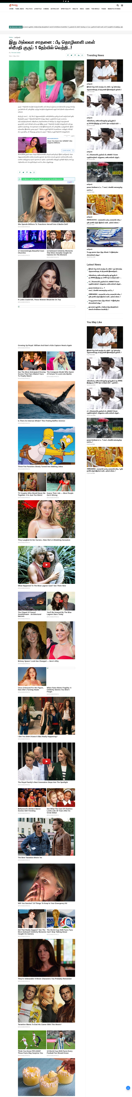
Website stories (114, 9)
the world (95, 9)
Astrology (55, 9)
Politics (29, 9)
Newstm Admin (15, 52)
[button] (122, 5)
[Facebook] (63, 1)
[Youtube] (68, 1)
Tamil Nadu (19, 9)
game (88, 9)
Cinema (46, 9)
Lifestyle (38, 9)
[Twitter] (65, 1)
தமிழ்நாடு (17, 37)
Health (75, 9)
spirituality (66, 9)
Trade (103, 9)
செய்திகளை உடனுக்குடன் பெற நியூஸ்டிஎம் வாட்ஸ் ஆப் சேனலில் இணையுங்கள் (42, 179)
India (82, 9)
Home (11, 9)
